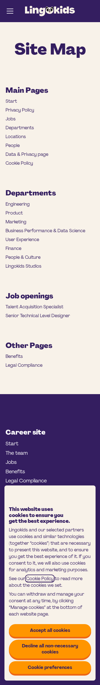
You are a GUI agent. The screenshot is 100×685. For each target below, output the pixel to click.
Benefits (14, 356)
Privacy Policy (20, 110)
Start (11, 101)
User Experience (22, 239)
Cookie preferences (50, 667)
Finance (13, 248)
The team (17, 453)
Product (14, 213)
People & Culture (23, 257)
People (13, 145)
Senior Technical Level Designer (38, 316)
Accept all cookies (50, 630)
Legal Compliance (24, 365)
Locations (16, 136)
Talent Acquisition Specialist (34, 307)
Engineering (18, 204)
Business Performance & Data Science (45, 231)
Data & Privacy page (27, 154)
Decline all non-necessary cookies (50, 649)
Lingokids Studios (23, 266)
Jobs (11, 119)
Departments (20, 128)
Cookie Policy (40, 578)
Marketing (16, 222)
